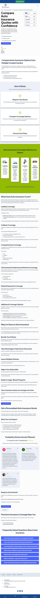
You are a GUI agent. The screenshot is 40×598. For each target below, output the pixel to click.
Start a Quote (19, 1)
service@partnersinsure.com (10, 587)
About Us (3, 574)
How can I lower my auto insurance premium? (18, 542)
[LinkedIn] (22, 591)
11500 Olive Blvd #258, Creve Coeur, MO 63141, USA (14, 581)
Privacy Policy (19, 574)
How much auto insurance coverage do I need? (18, 538)
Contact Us (9, 574)
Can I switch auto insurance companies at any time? (20, 562)
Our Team (14, 574)
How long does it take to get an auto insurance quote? (21, 546)
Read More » (4, 467)
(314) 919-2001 (7, 584)
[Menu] (37, 5)
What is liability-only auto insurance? (16, 558)
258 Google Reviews (2, 51)
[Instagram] (20, 591)
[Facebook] (18, 591)
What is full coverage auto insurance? (16, 554)
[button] (20, 538)
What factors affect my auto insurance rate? (18, 550)
